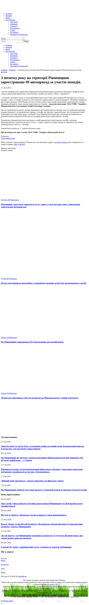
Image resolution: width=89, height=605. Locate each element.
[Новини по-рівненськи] (30, 10)
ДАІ (2, 138)
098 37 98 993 (19, 144)
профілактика (9, 138)
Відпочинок (15, 28)
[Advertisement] (44, 417)
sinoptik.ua (22, 576)
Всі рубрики (10, 20)
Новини (9, 16)
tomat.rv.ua (54, 584)
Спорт (12, 30)
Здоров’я (13, 26)
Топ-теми (14, 22)
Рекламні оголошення (18, 34)
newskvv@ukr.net (61, 142)
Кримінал (14, 24)
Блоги (8, 18)
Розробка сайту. (7, 601)
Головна (9, 14)
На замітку (14, 32)
